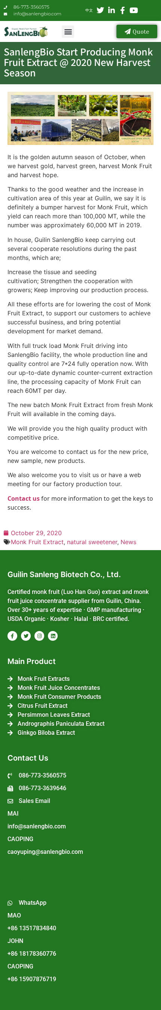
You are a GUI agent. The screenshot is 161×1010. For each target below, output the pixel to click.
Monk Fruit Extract (37, 542)
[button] (68, 31)
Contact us (23, 498)
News (128, 542)
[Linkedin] (53, 636)
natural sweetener (92, 542)
